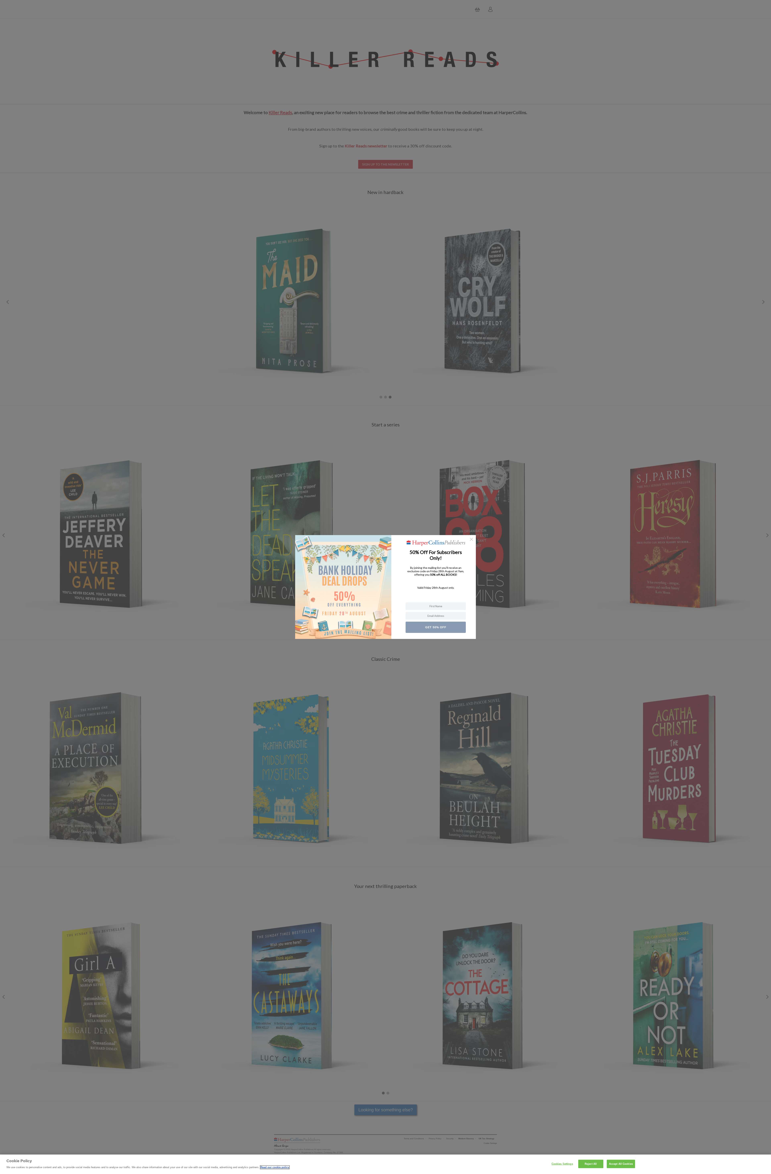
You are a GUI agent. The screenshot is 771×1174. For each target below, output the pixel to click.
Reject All (591, 1163)
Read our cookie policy (274, 1167)
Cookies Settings (562, 1163)
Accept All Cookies (621, 1163)
